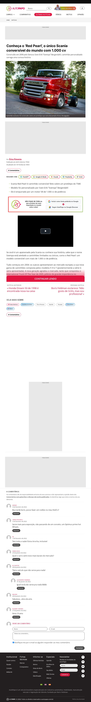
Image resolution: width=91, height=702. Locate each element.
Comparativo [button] (25, 14)
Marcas (22, 663)
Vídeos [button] (58, 14)
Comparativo (24, 667)
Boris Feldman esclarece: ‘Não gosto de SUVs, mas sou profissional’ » (67, 291)
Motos (35, 664)
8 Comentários (13, 170)
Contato (9, 668)
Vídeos (11, 308)
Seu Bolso (70, 304)
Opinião (51, 304)
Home (8, 20)
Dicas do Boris (37, 668)
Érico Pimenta (15, 159)
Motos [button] (69, 14)
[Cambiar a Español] (50, 684)
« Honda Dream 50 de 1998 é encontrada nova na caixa (23, 290)
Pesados (60, 304)
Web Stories (50, 674)
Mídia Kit (9, 672)
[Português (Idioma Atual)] (41, 684)
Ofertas (48, 678)
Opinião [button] (80, 14)
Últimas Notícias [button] (43, 14)
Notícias (14, 20)
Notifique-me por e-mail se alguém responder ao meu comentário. (42, 642)
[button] (49, 8)
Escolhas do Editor (27, 304)
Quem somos (10, 661)
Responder (16, 513)
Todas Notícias (13, 304)
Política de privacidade (78, 699)
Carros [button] (9, 14)
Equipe (8, 664)
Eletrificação (37, 676)
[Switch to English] (45, 684)
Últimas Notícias (38, 661)
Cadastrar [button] (64, 675)
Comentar (79, 648)
